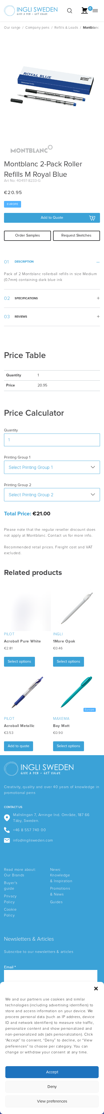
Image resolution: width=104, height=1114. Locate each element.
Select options (19, 661)
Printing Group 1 (17, 457)
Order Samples (27, 235)
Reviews (21, 316)
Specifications (26, 298)
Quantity (11, 430)
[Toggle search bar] (69, 11)
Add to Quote (52, 218)
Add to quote (18, 746)
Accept (52, 1072)
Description (24, 261)
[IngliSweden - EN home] (30, 10)
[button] (96, 988)
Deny (52, 1087)
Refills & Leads (66, 28)
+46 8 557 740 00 (29, 830)
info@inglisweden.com (33, 840)
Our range (12, 28)
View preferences (52, 1101)
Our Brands (14, 875)
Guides (56, 902)
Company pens (37, 28)
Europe (12, 204)
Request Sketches (76, 235)
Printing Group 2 (17, 485)
